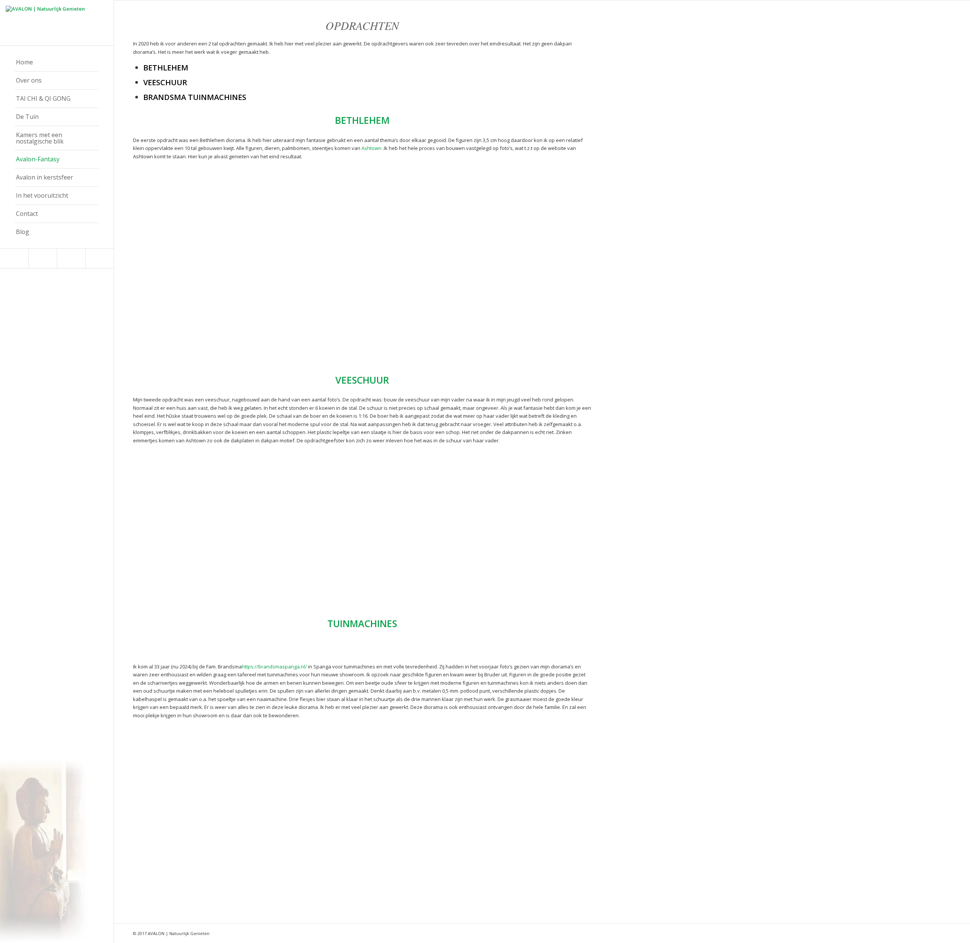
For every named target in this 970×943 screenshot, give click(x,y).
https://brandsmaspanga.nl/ (274, 666)
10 (228, 336)
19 (283, 336)
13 (246, 336)
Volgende (331, 264)
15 (258, 336)
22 (301, 336)
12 (240, 336)
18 (277, 336)
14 (252, 336)
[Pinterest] (42, 258)
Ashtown (371, 148)
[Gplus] (71, 258)
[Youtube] (99, 258)
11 (234, 336)
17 (271, 336)
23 (307, 336)
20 (289, 336)
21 (295, 336)
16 (265, 336)
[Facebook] (14, 258)
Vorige (150, 264)
